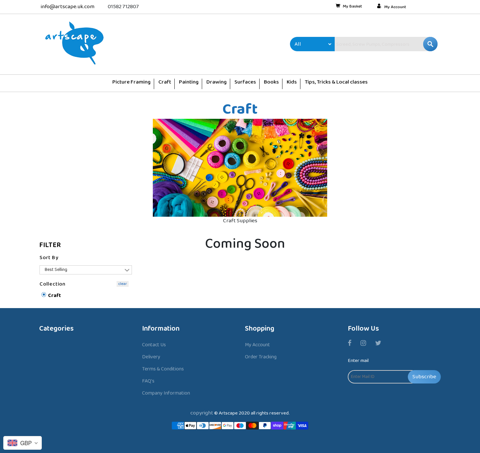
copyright (201, 413)
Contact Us (154, 344)
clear (122, 284)
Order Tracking (261, 356)
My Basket (352, 7)
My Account (395, 7)
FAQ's (148, 381)
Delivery (151, 356)
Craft (54, 296)
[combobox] (372, 44)
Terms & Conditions (163, 369)
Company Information (166, 393)
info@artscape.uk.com (67, 6)
